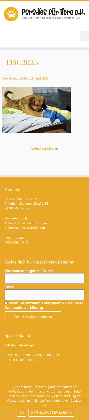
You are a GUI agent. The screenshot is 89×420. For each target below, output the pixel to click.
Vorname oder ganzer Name (29, 271)
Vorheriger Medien (44, 148)
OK (21, 412)
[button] (84, 36)
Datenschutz (16, 242)
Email (9, 287)
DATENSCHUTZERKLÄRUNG (51, 412)
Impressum (14, 238)
